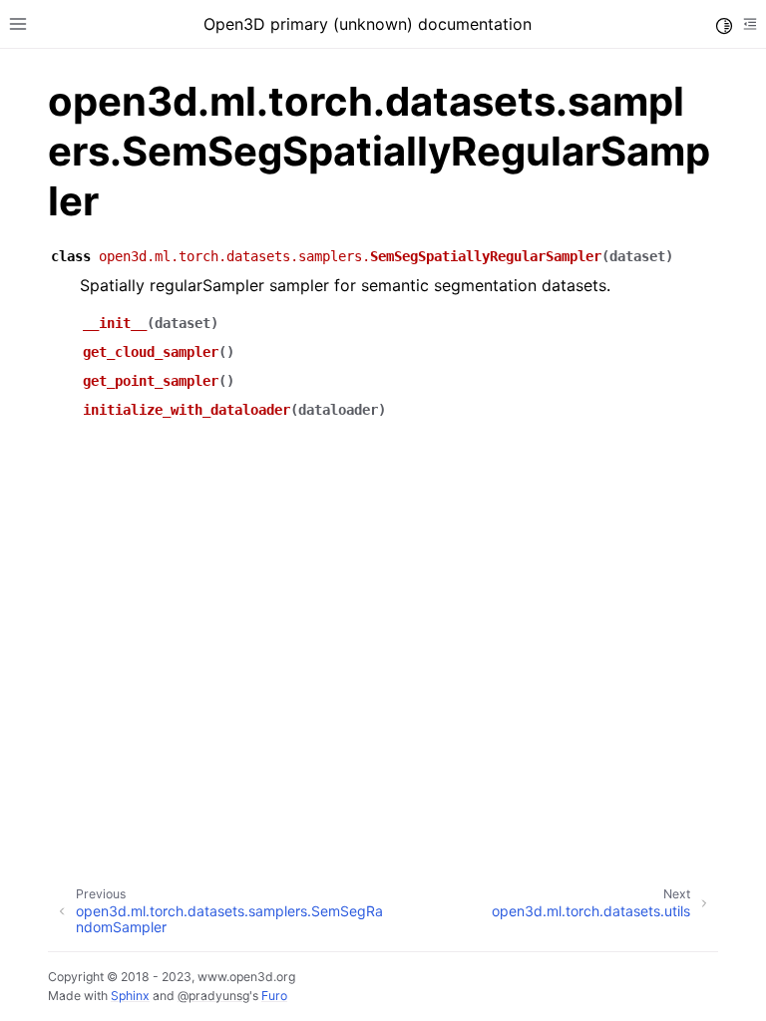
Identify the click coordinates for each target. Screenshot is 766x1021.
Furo (274, 995)
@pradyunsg (213, 995)
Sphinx (130, 995)
